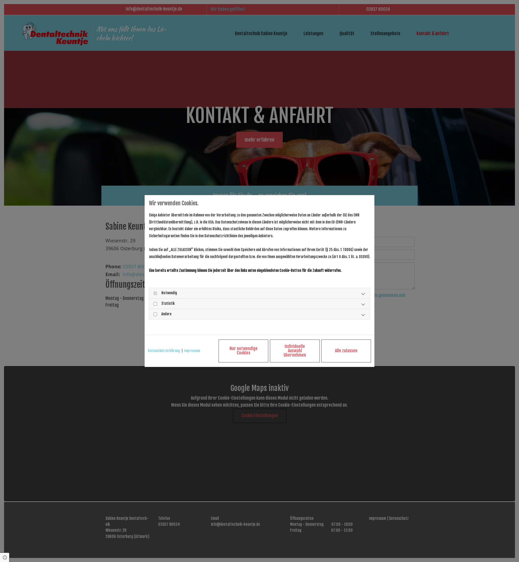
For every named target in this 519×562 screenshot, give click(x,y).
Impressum (192, 351)
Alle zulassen (346, 350)
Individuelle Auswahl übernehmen (295, 351)
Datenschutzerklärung (164, 351)
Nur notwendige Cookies (243, 351)
